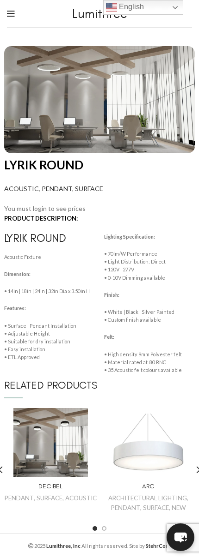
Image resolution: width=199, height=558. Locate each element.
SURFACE (89, 188)
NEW (179, 507)
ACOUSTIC (21, 188)
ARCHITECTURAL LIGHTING (147, 498)
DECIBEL (50, 486)
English (130, 7)
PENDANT (57, 188)
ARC (148, 486)
